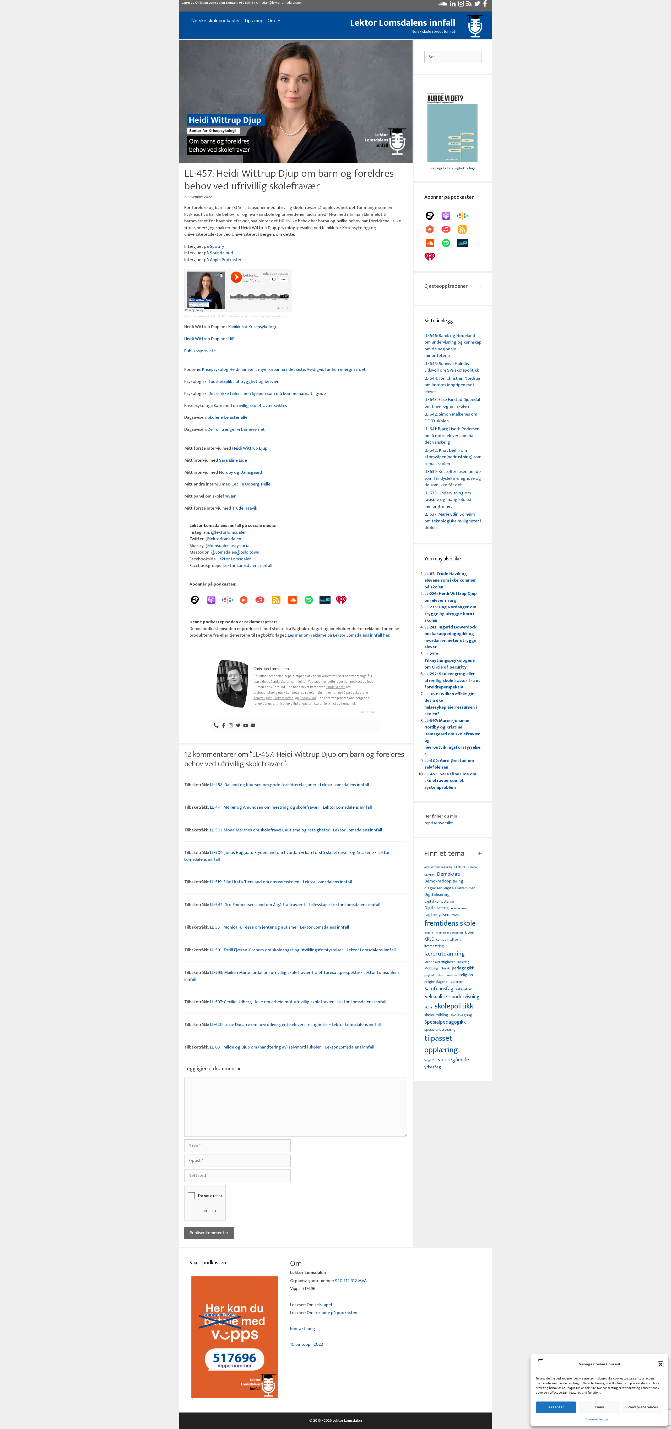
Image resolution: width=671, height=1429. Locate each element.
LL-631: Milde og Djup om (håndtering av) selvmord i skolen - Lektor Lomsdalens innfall (292, 1047)
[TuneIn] (328, 600)
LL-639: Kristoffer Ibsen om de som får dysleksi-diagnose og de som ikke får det (452, 478)
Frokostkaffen (283, 698)
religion (466, 975)
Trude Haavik (244, 508)
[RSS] (279, 600)
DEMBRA (429, 875)
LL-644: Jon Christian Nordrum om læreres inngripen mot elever (452, 385)
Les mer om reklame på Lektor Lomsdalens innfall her (338, 635)
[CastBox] (246, 600)
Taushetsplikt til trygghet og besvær (243, 381)
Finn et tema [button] (444, 853)
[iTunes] (263, 600)
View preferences (642, 1407)
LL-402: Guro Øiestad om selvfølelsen (449, 764)
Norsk (445, 968)
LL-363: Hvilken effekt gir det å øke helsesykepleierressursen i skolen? (450, 704)
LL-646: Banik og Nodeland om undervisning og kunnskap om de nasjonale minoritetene (452, 346)
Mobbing (431, 968)
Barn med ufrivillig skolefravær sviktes (250, 405)
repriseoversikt (438, 823)
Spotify (217, 246)
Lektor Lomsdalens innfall (402, 23)
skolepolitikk (454, 1006)
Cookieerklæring (597, 1419)
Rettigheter (456, 982)
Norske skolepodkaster (215, 20)
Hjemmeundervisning (449, 933)
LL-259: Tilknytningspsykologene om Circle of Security (449, 660)
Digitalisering (437, 894)
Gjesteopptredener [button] (446, 286)
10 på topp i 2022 (306, 1344)
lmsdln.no (367, 712)
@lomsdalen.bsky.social (228, 545)
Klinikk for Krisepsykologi (252, 326)
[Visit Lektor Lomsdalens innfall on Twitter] (477, 5)
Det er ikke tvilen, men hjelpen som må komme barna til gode (267, 393)
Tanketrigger (262, 698)
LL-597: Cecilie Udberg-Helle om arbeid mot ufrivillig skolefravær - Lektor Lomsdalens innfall (298, 1002)
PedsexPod (308, 698)
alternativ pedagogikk (438, 867)
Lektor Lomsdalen (235, 559)
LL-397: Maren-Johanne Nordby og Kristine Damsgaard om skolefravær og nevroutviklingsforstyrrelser (452, 737)
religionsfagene (435, 982)
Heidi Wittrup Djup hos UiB (209, 339)
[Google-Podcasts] (230, 600)
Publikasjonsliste (200, 351)
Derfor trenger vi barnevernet (236, 429)
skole (428, 1007)
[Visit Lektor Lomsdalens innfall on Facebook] (485, 5)
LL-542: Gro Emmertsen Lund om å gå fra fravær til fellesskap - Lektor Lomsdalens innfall (295, 904)
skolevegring (461, 1015)
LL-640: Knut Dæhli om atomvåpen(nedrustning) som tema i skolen (452, 457)
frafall (456, 915)
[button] (660, 1364)
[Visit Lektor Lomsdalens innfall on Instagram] (461, 5)
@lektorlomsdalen (229, 532)
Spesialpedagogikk (445, 1022)
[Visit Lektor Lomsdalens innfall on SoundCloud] (443, 5)
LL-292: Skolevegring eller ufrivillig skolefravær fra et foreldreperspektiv (452, 680)
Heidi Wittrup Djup (249, 448)
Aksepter (556, 1407)
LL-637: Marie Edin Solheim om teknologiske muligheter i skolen (452, 521)
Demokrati (448, 874)
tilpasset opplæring (441, 1044)
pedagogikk (463, 968)
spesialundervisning (440, 1030)
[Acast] (198, 600)
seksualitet (464, 989)
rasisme (451, 975)
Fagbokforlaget (465, 168)
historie (429, 933)
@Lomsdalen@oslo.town (235, 552)
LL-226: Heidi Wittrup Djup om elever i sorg (450, 597)
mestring (463, 962)
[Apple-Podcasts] (214, 600)
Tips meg (253, 20)
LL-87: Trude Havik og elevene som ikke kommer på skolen (450, 580)
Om (271, 20)
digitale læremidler (459, 888)
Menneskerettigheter (439, 961)
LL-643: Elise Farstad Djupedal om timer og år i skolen (452, 403)
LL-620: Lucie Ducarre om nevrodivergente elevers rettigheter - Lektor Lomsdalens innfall (295, 1024)
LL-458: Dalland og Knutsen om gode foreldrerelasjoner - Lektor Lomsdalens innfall (289, 784)
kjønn (469, 932)
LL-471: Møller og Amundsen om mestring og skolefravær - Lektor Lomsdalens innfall (291, 807)
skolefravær (224, 496)
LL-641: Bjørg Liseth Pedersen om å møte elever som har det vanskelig (451, 435)
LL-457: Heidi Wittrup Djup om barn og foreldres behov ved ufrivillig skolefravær (265, 316)
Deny (599, 1407)
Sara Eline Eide (233, 460)
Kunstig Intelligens (448, 939)
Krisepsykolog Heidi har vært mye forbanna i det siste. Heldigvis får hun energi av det (284, 369)
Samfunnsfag (438, 989)
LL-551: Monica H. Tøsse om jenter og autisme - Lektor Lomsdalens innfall (279, 927)
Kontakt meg (302, 1328)
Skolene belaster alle (227, 417)
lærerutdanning (444, 954)
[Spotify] (311, 600)
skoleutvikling (436, 1015)
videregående (453, 1060)
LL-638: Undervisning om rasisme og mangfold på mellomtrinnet (447, 499)
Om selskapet (320, 1305)
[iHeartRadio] (344, 600)
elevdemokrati (460, 908)
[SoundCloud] (295, 600)
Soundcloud (221, 253)
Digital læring (436, 908)
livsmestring (434, 946)
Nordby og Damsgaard (240, 472)
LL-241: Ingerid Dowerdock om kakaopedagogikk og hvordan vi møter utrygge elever (450, 637)
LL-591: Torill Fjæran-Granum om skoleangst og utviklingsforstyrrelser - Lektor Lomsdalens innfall (303, 950)
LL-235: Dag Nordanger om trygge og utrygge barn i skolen (450, 613)
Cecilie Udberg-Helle (250, 484)
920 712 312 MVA (351, 1280)
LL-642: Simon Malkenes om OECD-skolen (450, 418)
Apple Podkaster (225, 259)
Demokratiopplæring (443, 881)
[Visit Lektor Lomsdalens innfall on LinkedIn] (453, 5)
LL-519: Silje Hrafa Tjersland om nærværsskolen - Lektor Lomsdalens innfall (281, 882)
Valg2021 (430, 1060)
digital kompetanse (439, 901)
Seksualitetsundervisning (451, 997)
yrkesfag (432, 1067)
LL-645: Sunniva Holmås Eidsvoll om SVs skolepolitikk (451, 367)
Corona (472, 867)
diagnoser (433, 888)
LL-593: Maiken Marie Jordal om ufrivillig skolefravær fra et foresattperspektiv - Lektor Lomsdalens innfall (291, 976)
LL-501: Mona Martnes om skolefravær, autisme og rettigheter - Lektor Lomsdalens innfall (296, 830)
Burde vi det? (335, 687)
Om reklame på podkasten (332, 1312)
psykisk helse (433, 975)
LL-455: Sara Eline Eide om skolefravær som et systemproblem (450, 780)
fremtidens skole (450, 923)
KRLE (429, 939)
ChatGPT (459, 867)
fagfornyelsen (436, 915)
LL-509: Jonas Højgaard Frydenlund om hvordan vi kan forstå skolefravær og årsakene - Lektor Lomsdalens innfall (287, 856)
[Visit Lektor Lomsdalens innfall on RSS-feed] (469, 5)
